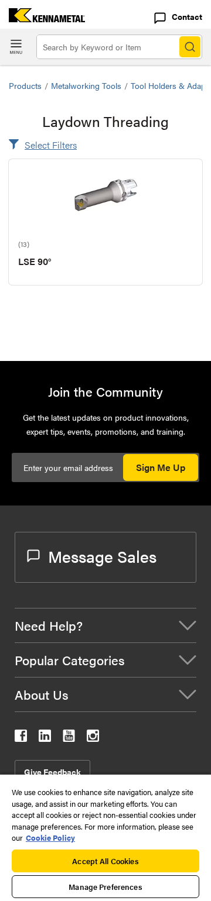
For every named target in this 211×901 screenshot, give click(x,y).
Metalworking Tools (86, 85)
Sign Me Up (160, 467)
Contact (187, 16)
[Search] (189, 46)
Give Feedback (52, 772)
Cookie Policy (50, 837)
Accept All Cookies (105, 860)
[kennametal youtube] (69, 738)
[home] (42, 18)
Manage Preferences (105, 886)
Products (25, 85)
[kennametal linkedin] (45, 738)
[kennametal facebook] (21, 738)
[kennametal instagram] (93, 738)
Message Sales (102, 556)
